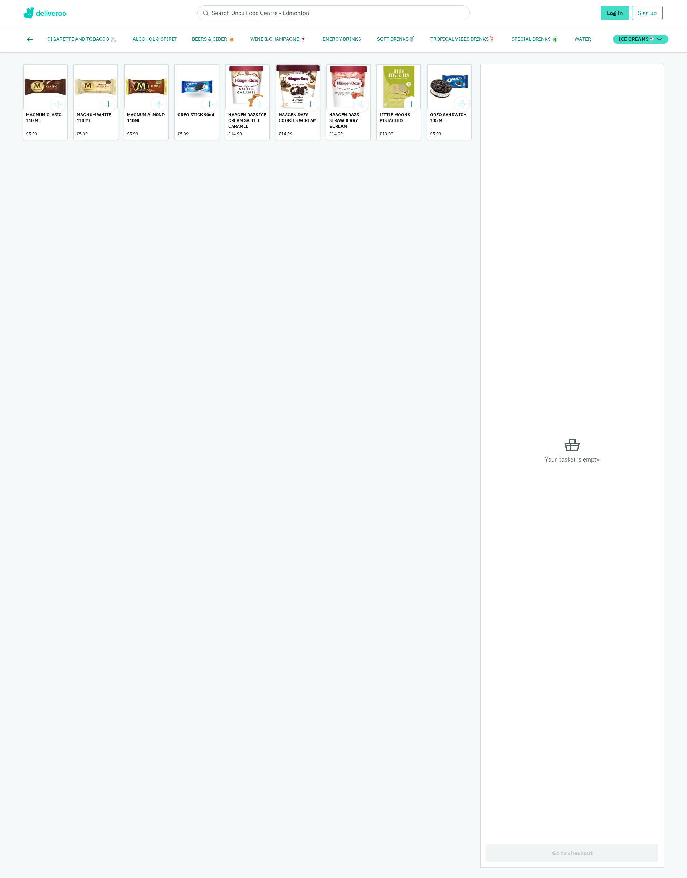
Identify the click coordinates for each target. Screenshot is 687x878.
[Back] (31, 39)
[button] (45, 102)
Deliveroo (44, 13)
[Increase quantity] (57, 104)
